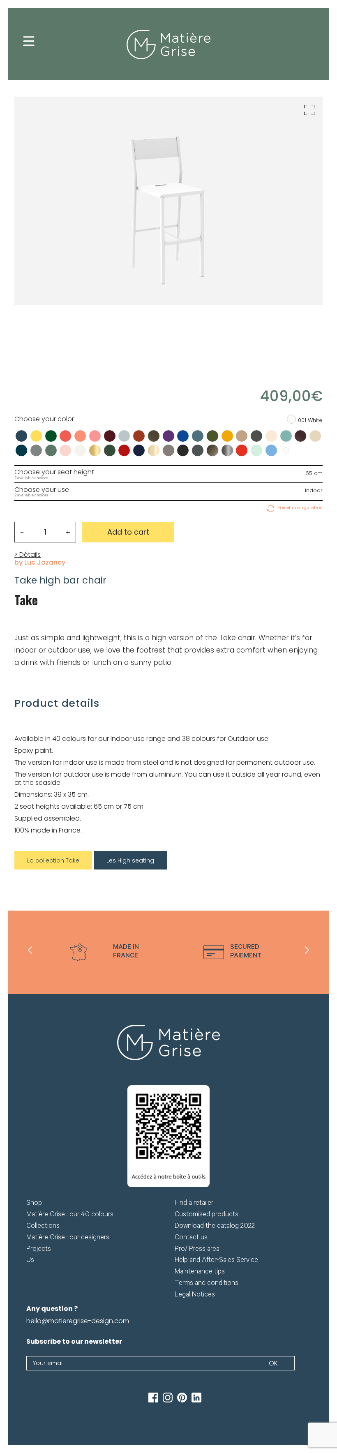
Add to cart (128, 532)
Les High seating (130, 860)
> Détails (27, 554)
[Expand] (309, 110)
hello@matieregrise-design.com (77, 1321)
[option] (104, 952)
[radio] (21, 436)
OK (273, 1363)
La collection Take (53, 860)
